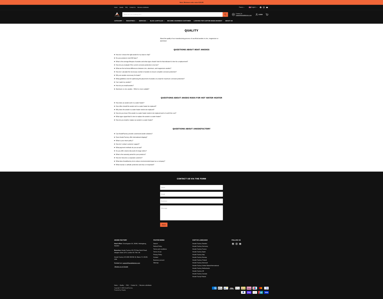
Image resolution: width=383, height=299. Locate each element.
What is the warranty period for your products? (131, 154)
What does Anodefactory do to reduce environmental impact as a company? (140, 161)
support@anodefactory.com (244, 15)
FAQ (126, 7)
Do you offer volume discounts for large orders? (131, 151)
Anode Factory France (199, 249)
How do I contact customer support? (127, 144)
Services (142, 21)
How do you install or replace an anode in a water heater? (134, 120)
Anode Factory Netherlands (201, 268)
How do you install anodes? (125, 85)
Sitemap (155, 263)
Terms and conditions (160, 249)
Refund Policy (157, 246)
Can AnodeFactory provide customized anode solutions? (134, 134)
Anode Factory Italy (198, 254)
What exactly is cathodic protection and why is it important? (135, 164)
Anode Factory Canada (199, 274)
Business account (158, 260)
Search (155, 243)
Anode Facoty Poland (199, 276)
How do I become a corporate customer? (129, 158)
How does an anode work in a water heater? (130, 103)
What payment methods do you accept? (129, 147)
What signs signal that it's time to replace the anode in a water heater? (138, 116)
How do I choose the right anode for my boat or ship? (133, 54)
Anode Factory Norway (199, 257)
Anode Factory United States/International (205, 265)
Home (115, 7)
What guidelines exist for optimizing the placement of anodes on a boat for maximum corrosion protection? (150, 79)
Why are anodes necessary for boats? (128, 75)
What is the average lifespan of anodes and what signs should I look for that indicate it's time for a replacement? (152, 61)
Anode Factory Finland (199, 260)
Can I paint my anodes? (123, 82)
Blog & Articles (156, 21)
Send (164, 225)
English (253, 7)
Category (118, 21)
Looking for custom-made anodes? (208, 21)
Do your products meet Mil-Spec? (127, 58)
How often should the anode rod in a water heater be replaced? (136, 106)
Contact (155, 257)
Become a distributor (143, 7)
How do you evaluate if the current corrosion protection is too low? (137, 65)
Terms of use (157, 252)
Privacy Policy (157, 254)
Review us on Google (121, 267)
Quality (121, 7)
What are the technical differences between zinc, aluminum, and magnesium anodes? (143, 68)
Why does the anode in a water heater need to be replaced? (135, 109)
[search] (225, 14)
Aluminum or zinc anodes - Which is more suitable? (132, 89)
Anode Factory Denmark (200, 263)
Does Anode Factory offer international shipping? (131, 137)
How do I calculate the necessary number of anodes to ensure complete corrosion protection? (146, 72)
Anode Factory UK (198, 271)
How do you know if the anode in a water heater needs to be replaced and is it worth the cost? (146, 113)
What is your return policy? (124, 140)
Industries (130, 21)
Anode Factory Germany (200, 246)
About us (229, 21)
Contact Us (133, 7)
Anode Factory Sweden (199, 243)
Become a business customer (179, 21)
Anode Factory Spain (199, 252)
